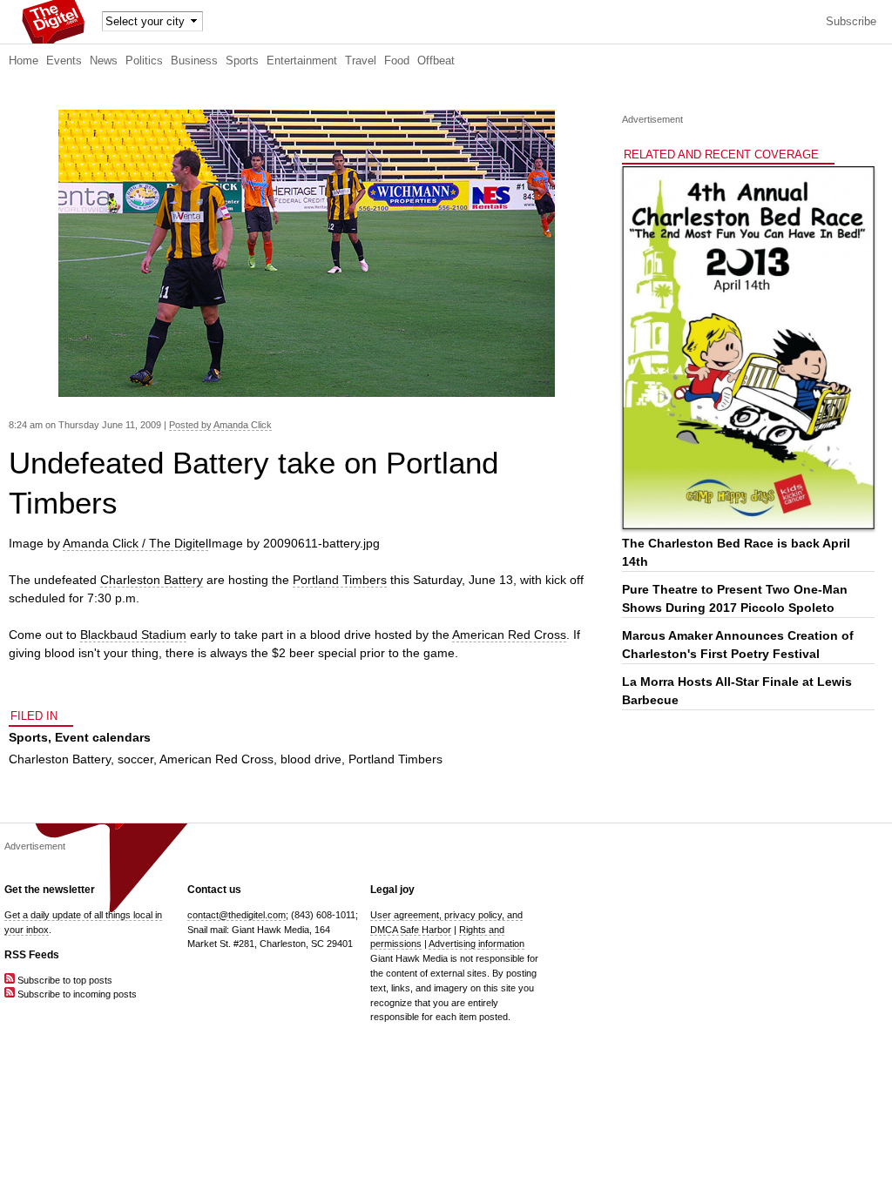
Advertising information (476, 943)
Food (396, 61)
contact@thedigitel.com (236, 915)
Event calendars (103, 737)
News (104, 61)
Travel (360, 61)
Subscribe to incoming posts (76, 994)
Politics (144, 61)
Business (194, 61)
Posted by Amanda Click (220, 425)
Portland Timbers (340, 580)
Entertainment (302, 61)
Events (64, 61)
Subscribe (851, 22)
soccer (135, 759)
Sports (242, 61)
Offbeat (436, 61)
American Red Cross (509, 635)
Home (23, 61)
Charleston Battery (151, 580)
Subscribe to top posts (63, 980)
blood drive (310, 759)
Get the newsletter (49, 889)
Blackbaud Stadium (133, 635)
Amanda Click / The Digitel (135, 543)
